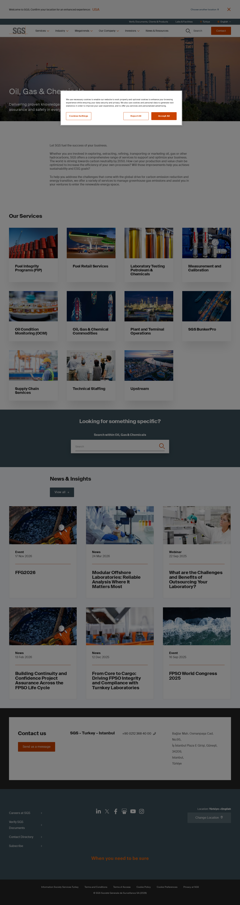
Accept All (164, 116)
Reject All (135, 116)
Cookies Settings (78, 116)
